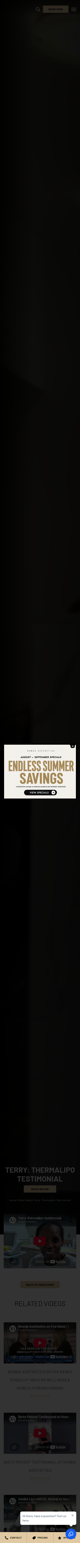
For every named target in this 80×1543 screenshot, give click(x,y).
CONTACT (16, 1537)
